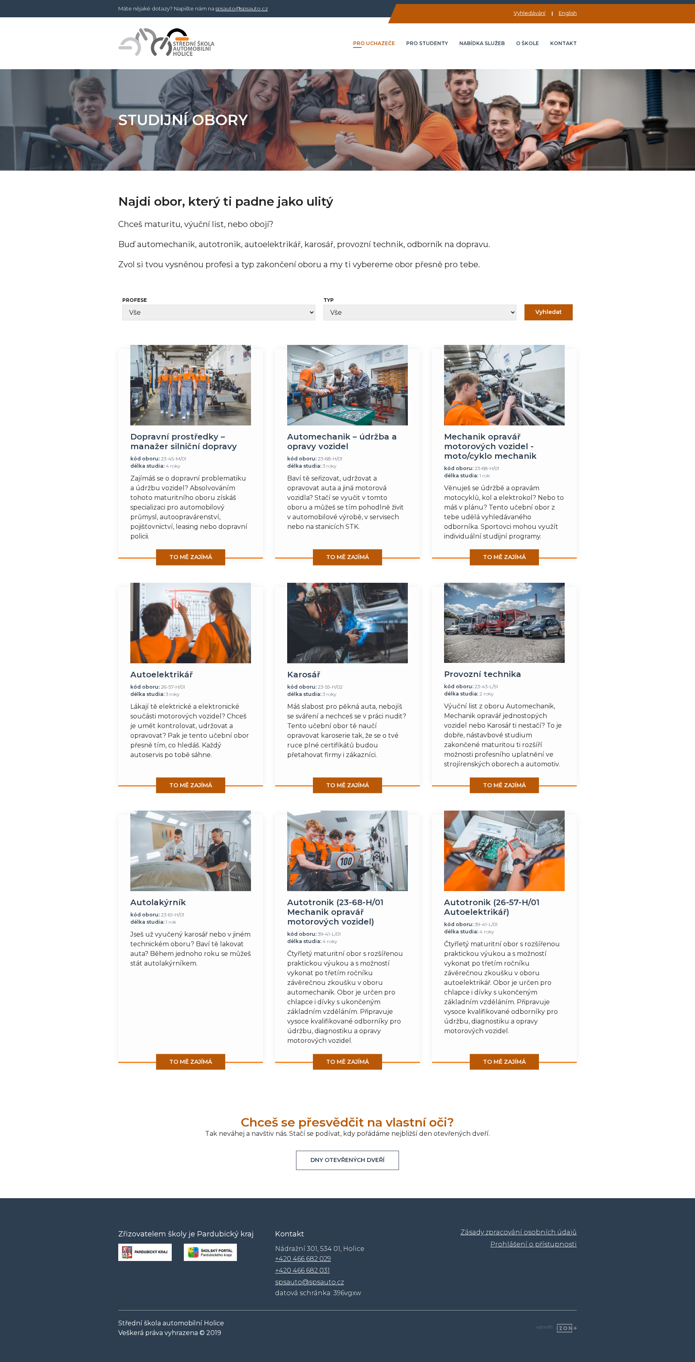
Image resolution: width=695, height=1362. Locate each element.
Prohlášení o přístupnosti (533, 1244)
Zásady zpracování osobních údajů (519, 1232)
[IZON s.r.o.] (565, 1327)
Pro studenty (427, 43)
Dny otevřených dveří (347, 1160)
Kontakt (563, 43)
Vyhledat (548, 312)
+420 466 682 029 (303, 1259)
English (568, 13)
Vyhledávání (529, 13)
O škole (527, 43)
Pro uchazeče (374, 43)
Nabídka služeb (482, 43)
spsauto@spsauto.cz (242, 8)
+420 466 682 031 (302, 1270)
